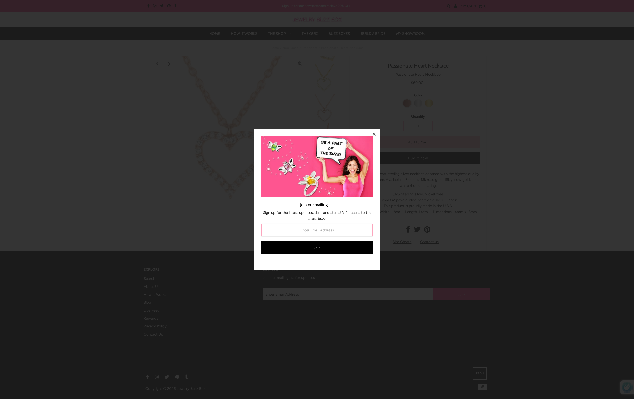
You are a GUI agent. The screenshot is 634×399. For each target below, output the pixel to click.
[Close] (374, 134)
